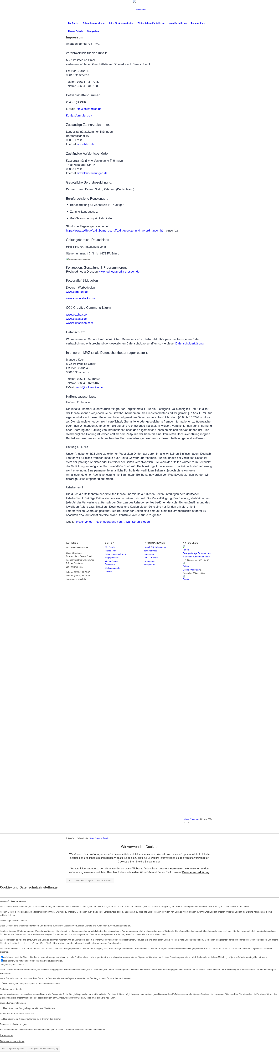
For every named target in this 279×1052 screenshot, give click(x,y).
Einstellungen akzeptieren (13, 1048)
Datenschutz (150, 560)
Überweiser (110, 564)
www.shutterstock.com (80, 298)
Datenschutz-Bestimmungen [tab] (13, 1024)
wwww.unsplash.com (79, 323)
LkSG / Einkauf (151, 557)
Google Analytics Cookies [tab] (12, 964)
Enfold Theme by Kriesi (98, 837)
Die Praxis (110, 547)
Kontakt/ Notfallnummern (155, 547)
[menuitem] (73, 23)
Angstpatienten (112, 557)
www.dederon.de (77, 291)
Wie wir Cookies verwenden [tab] (13, 901)
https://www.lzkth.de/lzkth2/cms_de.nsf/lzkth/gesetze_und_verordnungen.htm (115, 230)
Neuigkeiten (149, 564)
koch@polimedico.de (89, 387)
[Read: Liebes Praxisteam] (186, 566)
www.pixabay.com (77, 314)
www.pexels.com (77, 318)
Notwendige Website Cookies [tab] (13, 920)
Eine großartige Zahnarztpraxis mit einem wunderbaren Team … (197, 557)
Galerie (108, 571)
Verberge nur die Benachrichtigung (43, 1048)
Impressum (149, 553)
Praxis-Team (111, 550)
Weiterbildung (111, 560)
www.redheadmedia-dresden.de (119, 271)
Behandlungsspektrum (115, 553)
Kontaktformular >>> (79, 115)
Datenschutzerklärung (189, 343)
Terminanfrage (150, 550)
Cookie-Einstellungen (83, 880)
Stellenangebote (112, 567)
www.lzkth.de (85, 144)
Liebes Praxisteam (191, 569)
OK (69, 880)
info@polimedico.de (88, 108)
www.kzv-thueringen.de (92, 173)
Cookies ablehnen (104, 880)
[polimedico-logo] (139, 9)
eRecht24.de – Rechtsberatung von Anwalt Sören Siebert (113, 521)
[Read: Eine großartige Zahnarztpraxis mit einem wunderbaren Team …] (186, 549)
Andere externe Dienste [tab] (11, 988)
